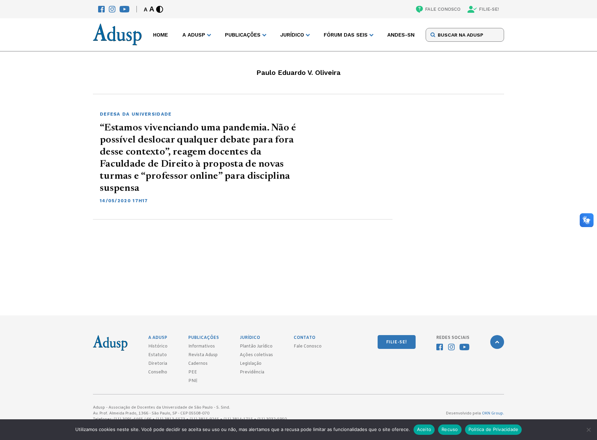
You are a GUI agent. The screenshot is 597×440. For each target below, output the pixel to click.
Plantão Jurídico (256, 346)
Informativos (201, 346)
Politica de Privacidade (493, 429)
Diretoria (157, 363)
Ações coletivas (256, 355)
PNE (193, 381)
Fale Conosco (308, 346)
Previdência (252, 372)
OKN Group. (493, 413)
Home (160, 35)
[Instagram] (112, 9)
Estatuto (157, 355)
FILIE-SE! (489, 9)
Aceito (424, 429)
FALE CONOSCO (443, 9)
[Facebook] (101, 9)
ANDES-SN (401, 35)
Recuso (450, 429)
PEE (192, 372)
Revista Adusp (203, 355)
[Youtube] (125, 9)
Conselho (157, 372)
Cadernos (198, 363)
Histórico (158, 346)
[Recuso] (588, 429)
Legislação (251, 363)
